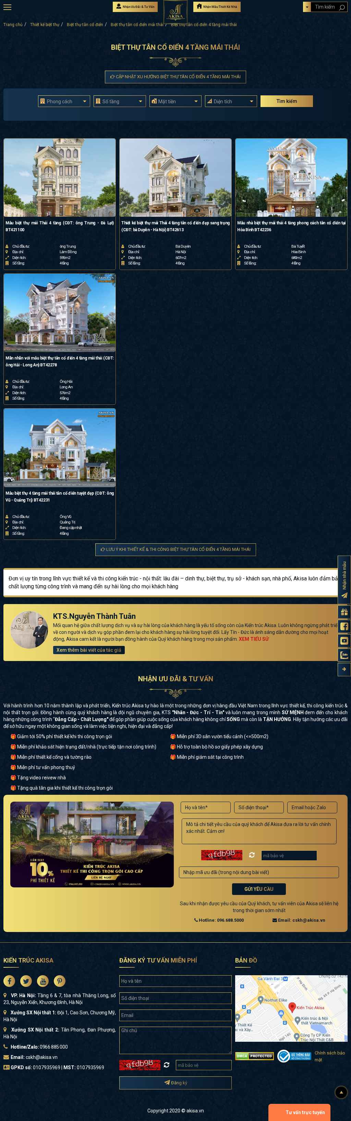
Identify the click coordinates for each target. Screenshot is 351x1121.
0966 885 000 (54, 1047)
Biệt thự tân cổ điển (85, 24)
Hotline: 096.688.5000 (221, 920)
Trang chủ (13, 24)
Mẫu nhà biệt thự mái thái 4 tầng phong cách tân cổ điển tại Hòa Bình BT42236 (291, 226)
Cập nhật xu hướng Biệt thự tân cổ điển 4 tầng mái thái (178, 76)
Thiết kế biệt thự (44, 24)
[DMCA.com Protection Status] (254, 1056)
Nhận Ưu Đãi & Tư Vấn (138, 7)
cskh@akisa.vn (42, 1057)
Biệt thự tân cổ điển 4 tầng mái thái (204, 24)
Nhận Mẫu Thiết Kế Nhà (220, 7)
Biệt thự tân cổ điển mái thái (137, 24)
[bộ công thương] (294, 1056)
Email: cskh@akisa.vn (301, 920)
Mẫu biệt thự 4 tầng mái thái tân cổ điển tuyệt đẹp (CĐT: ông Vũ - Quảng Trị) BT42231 (59, 497)
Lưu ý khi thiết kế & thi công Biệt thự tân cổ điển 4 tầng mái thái (178, 549)
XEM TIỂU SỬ (254, 639)
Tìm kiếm (287, 101)
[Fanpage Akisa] (344, 626)
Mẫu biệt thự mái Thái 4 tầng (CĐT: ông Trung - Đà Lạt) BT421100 (59, 226)
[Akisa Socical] (9, 981)
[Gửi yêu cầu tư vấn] (344, 612)
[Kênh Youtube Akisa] (344, 641)
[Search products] (342, 8)
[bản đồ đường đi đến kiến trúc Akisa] (291, 1008)
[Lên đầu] (341, 1092)
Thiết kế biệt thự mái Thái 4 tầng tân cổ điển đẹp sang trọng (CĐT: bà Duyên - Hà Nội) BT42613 (175, 226)
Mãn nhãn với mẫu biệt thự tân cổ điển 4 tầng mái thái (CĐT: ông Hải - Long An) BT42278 (59, 361)
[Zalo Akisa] (344, 655)
